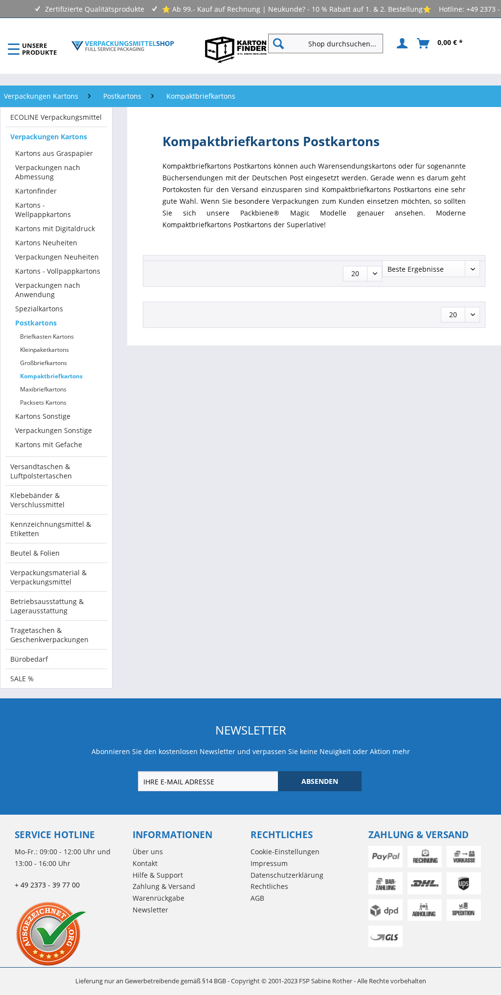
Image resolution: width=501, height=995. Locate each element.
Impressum (269, 863)
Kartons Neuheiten (46, 242)
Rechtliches (269, 886)
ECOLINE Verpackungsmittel (56, 117)
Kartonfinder (36, 190)
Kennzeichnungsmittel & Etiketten (50, 528)
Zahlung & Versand (164, 886)
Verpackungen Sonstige (53, 430)
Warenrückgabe (158, 898)
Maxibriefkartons (43, 389)
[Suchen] (278, 43)
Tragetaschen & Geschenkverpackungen (49, 635)
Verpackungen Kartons (48, 136)
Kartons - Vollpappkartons (57, 271)
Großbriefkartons (43, 363)
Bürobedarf (29, 659)
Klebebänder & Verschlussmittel (37, 500)
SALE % (22, 678)
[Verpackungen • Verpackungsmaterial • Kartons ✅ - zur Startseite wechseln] (123, 46)
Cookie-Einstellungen (284, 851)
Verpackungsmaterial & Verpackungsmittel (48, 577)
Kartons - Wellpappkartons (43, 209)
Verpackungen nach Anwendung (47, 290)
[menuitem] (329, 43)
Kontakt (145, 863)
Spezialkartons (39, 308)
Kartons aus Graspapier (54, 153)
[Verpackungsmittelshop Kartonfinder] (236, 49)
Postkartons (36, 322)
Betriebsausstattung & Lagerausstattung (47, 606)
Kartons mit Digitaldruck (55, 228)
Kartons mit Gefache (48, 444)
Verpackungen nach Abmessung (47, 172)
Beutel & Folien (35, 553)
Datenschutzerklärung (286, 875)
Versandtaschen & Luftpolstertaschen (41, 471)
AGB (257, 898)
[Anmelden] (401, 43)
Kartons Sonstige (42, 416)
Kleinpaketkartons (44, 350)
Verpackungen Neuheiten (57, 256)
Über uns (148, 851)
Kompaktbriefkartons (51, 376)
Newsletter (150, 909)
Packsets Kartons (43, 402)
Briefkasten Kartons (47, 336)
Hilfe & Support (158, 875)
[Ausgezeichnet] (71, 933)
